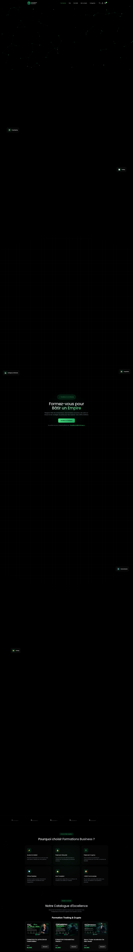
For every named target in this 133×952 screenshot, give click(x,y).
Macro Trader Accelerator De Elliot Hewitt (94, 940)
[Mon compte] (102, 3)
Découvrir (45, 946)
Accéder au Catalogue (66, 420)
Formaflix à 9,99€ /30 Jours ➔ (77, 425)
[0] (105, 3)
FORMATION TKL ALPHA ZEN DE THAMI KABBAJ (37, 940)
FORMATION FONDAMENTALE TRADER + (64, 940)
